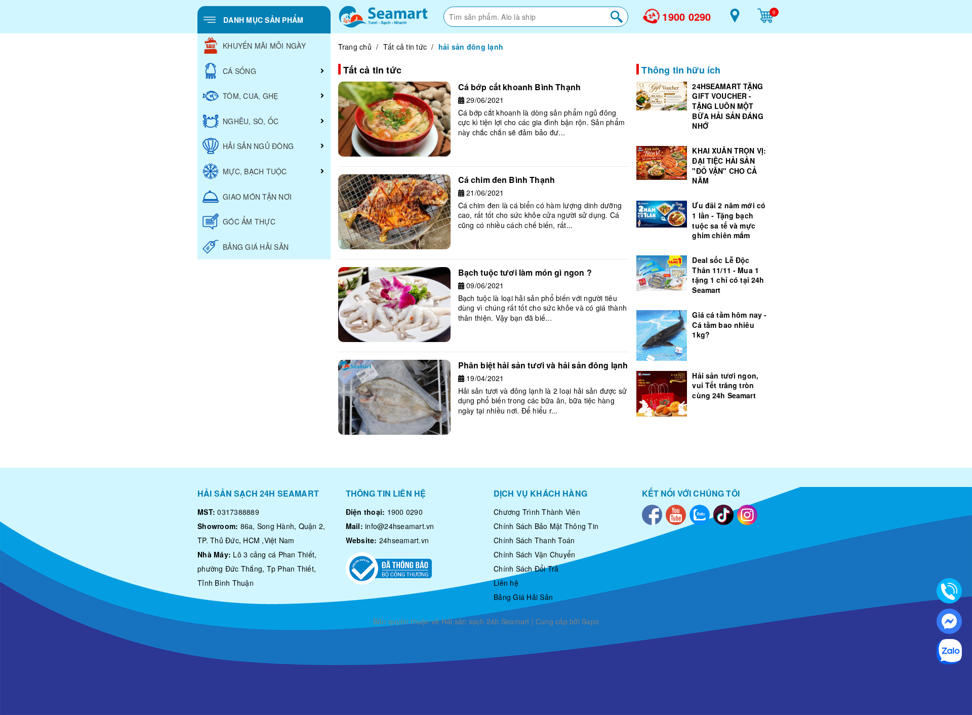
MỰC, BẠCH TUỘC (255, 171)
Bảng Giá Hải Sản (523, 597)
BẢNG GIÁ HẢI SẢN (256, 247)
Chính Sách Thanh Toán (534, 540)
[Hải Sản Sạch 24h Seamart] (383, 16)
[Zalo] (700, 513)
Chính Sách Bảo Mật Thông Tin (546, 526)
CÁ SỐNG (239, 71)
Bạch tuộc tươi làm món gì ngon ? (525, 272)
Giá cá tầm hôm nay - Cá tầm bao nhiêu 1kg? (729, 325)
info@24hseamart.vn (399, 526)
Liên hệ (506, 583)
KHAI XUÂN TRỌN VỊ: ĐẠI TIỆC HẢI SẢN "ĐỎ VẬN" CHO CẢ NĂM (729, 165)
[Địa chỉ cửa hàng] (735, 19)
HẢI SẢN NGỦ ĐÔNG (258, 146)
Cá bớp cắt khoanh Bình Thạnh (519, 87)
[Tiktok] (723, 513)
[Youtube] (676, 513)
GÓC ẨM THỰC (249, 221)
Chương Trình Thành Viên (537, 512)
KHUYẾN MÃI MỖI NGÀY (264, 46)
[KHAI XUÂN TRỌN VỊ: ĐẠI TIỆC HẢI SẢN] (661, 163)
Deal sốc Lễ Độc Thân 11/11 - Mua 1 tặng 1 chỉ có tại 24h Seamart (728, 275)
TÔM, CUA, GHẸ (250, 96)
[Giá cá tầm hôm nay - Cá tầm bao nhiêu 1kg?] (661, 335)
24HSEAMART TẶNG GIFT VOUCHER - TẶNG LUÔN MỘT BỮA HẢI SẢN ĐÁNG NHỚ (727, 106)
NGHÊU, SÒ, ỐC (250, 121)
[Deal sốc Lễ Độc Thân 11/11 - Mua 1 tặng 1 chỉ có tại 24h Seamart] (661, 273)
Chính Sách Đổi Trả (526, 568)
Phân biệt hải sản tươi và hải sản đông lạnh (543, 365)
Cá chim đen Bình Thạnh (506, 179)
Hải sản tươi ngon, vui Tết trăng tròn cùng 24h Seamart (725, 385)
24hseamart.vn (404, 540)
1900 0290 (686, 17)
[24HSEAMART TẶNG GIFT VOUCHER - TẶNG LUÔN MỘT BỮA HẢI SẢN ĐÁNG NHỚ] (661, 96)
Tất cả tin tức (405, 47)
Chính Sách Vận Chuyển (534, 554)
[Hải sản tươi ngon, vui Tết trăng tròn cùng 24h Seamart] (661, 394)
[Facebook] (652, 513)
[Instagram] (747, 513)
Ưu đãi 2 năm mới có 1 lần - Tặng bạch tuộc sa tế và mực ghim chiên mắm (728, 220)
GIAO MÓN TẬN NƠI (257, 197)
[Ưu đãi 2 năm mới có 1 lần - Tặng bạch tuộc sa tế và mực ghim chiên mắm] (661, 214)
